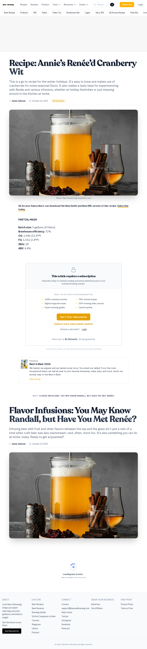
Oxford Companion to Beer (44, 616)
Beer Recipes (38, 604)
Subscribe (127, 4)
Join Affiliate (97, 608)
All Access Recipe (117, 12)
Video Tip (57, 12)
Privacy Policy (127, 604)
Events (83, 4)
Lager (87, 12)
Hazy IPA (100, 12)
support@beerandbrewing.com (75, 608)
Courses (35, 620)
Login (140, 4)
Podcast (45, 4)
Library (35, 628)
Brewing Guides (39, 612)
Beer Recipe (9, 12)
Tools (55, 4)
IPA (34, 12)
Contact (65, 604)
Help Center (67, 612)
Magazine (36, 624)
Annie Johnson (19, 101)
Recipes (23, 4)
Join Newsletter (12, 631)
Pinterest (66, 628)
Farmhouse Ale (73, 12)
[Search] (112, 4)
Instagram (66, 620)
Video (44, 12)
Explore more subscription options (73, 323)
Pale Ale (134, 12)
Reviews (34, 4)
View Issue (35, 379)
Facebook (66, 624)
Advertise (95, 604)
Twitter (65, 616)
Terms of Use (127, 608)
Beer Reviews (38, 608)
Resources (68, 4)
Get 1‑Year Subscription (73, 317)
